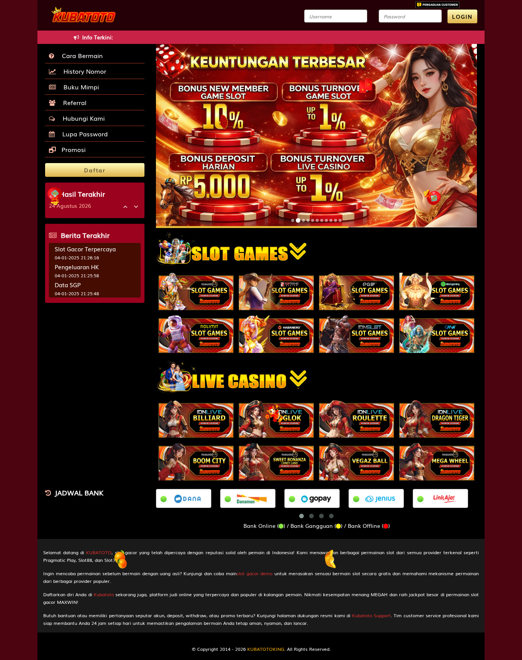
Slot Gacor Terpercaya (85, 248)
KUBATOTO (99, 552)
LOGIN (462, 16)
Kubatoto (104, 594)
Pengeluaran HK (77, 266)
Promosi (73, 149)
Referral (72, 102)
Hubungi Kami (82, 118)
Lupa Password (83, 133)
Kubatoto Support (371, 615)
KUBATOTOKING (265, 648)
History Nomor (83, 71)
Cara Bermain (80, 55)
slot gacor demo (254, 573)
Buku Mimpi (79, 86)
